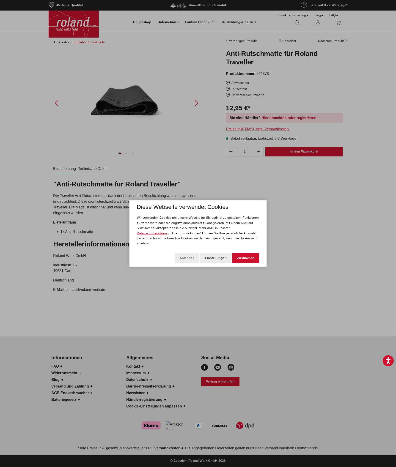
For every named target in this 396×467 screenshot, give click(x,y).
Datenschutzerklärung (153, 233)
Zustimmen (245, 258)
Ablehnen (187, 258)
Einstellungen (216, 258)
